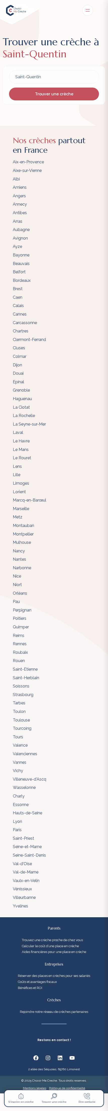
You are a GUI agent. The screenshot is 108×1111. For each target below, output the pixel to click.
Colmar (19, 356)
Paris (17, 829)
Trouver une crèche (54, 94)
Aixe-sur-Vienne (27, 170)
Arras (17, 221)
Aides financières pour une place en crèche (54, 952)
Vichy (18, 770)
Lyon (17, 821)
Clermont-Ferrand (29, 339)
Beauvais (21, 263)
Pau (16, 601)
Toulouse (21, 720)
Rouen (19, 660)
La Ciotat (21, 407)
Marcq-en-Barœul (29, 500)
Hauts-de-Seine (27, 813)
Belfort (19, 272)
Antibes (20, 212)
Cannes (20, 314)
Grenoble (21, 390)
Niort (17, 584)
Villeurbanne (24, 897)
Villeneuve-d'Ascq (29, 779)
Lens (17, 466)
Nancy (19, 551)
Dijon (17, 365)
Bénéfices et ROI (30, 988)
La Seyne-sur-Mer (29, 424)
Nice (17, 576)
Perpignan (22, 610)
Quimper (21, 627)
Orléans (20, 593)
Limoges (21, 483)
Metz (17, 517)
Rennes (20, 643)
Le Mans (21, 449)
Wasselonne (24, 787)
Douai (18, 373)
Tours (18, 737)
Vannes (19, 762)
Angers (19, 196)
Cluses (19, 348)
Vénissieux (22, 889)
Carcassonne (25, 322)
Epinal (18, 381)
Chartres (20, 331)
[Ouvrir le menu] (87, 10)
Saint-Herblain (26, 677)
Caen (17, 297)
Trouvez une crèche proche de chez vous (52, 940)
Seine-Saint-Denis (29, 855)
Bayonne (21, 255)
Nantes (19, 559)
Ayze (17, 246)
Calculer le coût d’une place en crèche (50, 946)
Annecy (20, 204)
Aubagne (21, 229)
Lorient (19, 491)
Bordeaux (22, 280)
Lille (16, 474)
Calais (18, 305)
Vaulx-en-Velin (26, 880)
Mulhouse (22, 542)
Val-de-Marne (25, 872)
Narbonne (22, 567)
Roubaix (20, 652)
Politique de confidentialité (67, 1088)
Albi (16, 179)
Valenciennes (25, 753)
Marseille (21, 508)
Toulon (19, 711)
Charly (19, 796)
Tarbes (19, 703)
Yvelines (20, 906)
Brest (18, 288)
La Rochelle (24, 415)
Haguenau (22, 398)
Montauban (23, 525)
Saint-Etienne (25, 669)
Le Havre (21, 441)
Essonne (21, 804)
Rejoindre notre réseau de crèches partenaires (54, 1012)
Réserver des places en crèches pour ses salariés (54, 976)
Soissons (21, 686)
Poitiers (19, 618)
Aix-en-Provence (28, 162)
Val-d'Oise (22, 863)
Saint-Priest (23, 838)
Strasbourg (23, 694)
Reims (18, 635)
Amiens (20, 187)
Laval (18, 432)
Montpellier (23, 534)
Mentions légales (34, 1088)
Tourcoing (22, 728)
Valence (20, 745)
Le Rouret (22, 457)
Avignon (20, 238)
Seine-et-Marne (27, 846)
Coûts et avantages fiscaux (37, 982)
